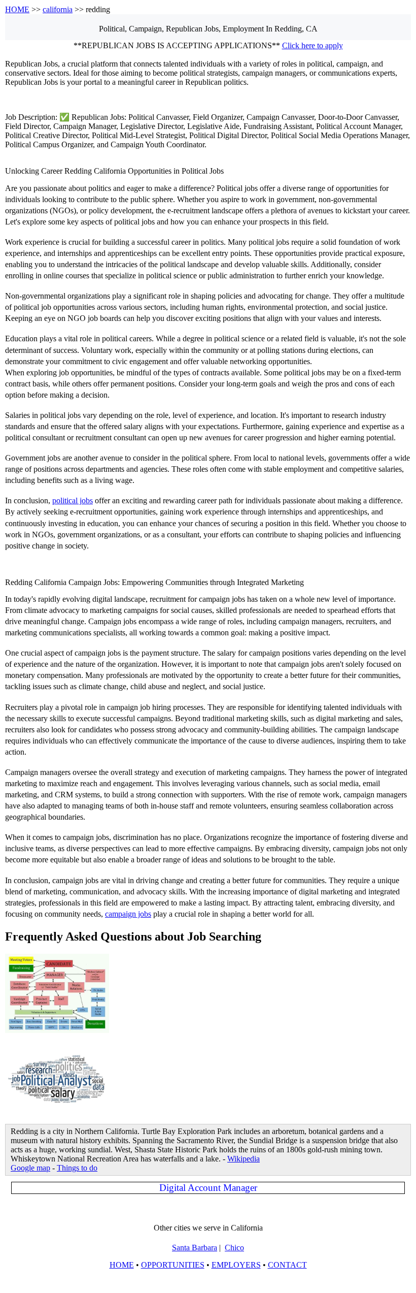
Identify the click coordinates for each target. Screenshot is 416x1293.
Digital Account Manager (208, 1187)
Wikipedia (243, 1158)
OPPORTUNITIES (172, 1264)
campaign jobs (128, 914)
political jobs (72, 500)
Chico (234, 1247)
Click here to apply (312, 45)
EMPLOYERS (236, 1264)
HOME (17, 9)
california (58, 9)
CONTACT (287, 1264)
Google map (30, 1167)
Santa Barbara (194, 1247)
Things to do (77, 1167)
